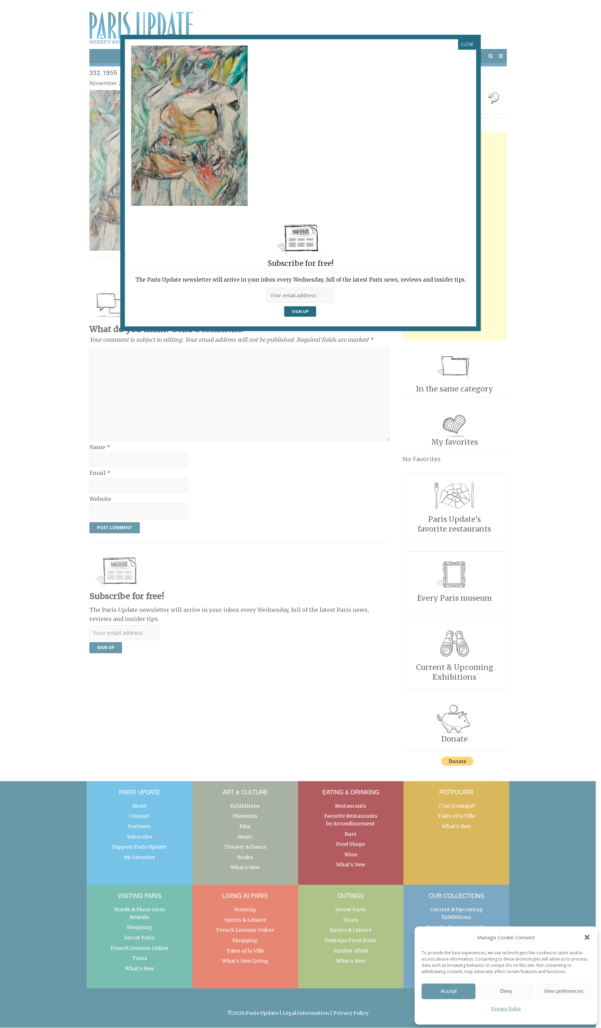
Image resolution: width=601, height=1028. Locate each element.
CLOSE (467, 44)
